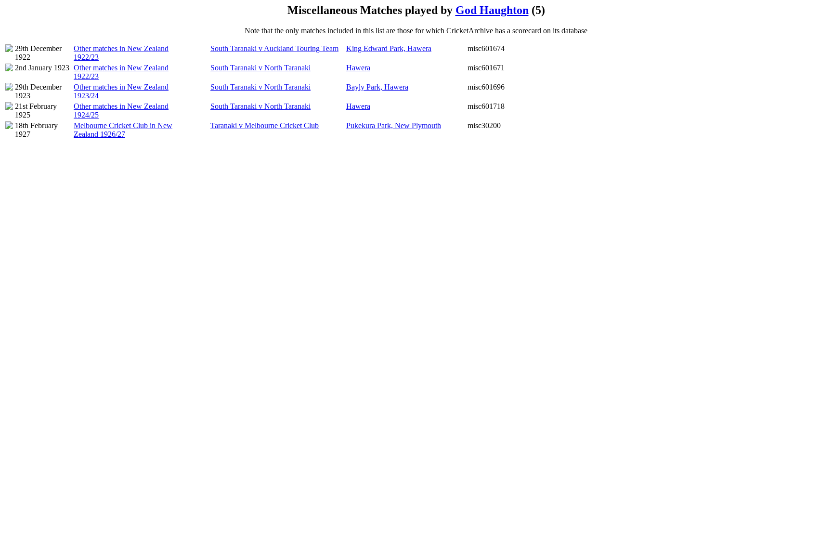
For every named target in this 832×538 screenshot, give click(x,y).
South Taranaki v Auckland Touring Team (274, 48)
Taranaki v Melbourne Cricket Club (264, 125)
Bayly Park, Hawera (377, 87)
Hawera (358, 68)
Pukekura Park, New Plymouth (393, 125)
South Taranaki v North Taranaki (260, 68)
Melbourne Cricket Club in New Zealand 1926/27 (123, 129)
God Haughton (492, 10)
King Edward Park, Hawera (388, 48)
